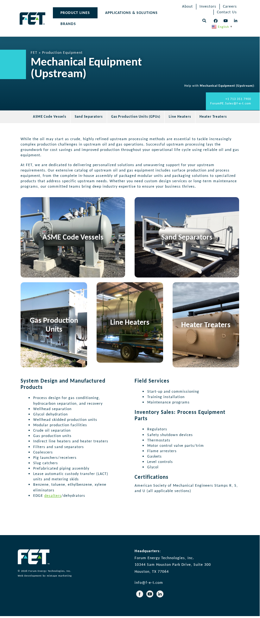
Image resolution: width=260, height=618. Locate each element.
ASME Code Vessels (73, 236)
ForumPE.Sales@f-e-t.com (230, 103)
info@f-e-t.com (149, 582)
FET (34, 52)
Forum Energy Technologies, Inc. (50, 570)
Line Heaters (129, 322)
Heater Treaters (206, 324)
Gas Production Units (54, 324)
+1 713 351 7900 (238, 99)
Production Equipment (62, 52)
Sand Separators (186, 236)
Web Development (30, 575)
